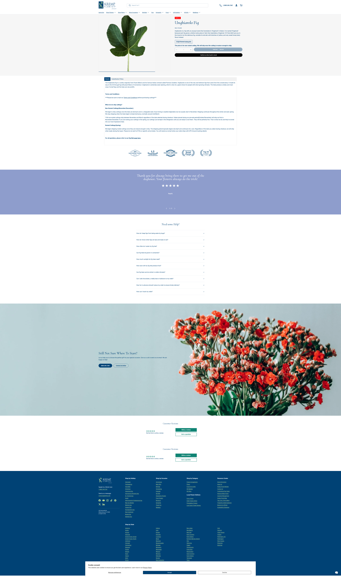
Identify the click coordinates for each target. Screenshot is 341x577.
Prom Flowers (159, 498)
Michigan (158, 545)
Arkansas (127, 534)
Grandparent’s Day (130, 509)
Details (107, 79)
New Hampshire (160, 560)
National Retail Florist (222, 493)
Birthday (158, 486)
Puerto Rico (190, 549)
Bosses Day (128, 514)
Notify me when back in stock (208, 55)
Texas (188, 560)
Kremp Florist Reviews (223, 486)
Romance (158, 500)
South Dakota (190, 556)
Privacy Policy (147, 567)
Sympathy (158, 502)
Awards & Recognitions (223, 496)
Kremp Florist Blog (222, 498)
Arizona (127, 532)
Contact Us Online (121, 365)
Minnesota (158, 547)
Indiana (158, 528)
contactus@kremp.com (104, 495)
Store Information (221, 482)
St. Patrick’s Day (129, 496)
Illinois (127, 560)
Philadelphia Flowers (192, 503)
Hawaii (127, 556)
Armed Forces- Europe (130, 536)
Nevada (158, 558)
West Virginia (220, 541)
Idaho (126, 558)
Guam (126, 553)
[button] (241, 5)
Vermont (219, 530)
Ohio (188, 541)
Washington (220, 538)
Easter (126, 498)
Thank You (158, 505)
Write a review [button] (186, 430)
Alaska (127, 530)
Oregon (188, 545)
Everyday (158, 491)
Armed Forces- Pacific (130, 538)
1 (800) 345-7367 (103, 489)
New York (189, 532)
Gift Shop (189, 491)
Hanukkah (127, 486)
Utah (218, 528)
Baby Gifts (158, 484)
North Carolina (190, 534)
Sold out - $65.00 (218, 49)
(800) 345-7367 (105, 365)
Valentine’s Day (129, 491)
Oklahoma (189, 543)
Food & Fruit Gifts (191, 486)
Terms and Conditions (130, 97)
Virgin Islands (220, 532)
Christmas (127, 489)
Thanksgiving (128, 484)
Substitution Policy (117, 79)
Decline (224, 572)
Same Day (101, 12)
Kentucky (158, 534)
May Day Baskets (129, 502)
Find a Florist (190, 498)
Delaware (127, 547)
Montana (158, 553)
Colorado (127, 543)
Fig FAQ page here (135, 138)
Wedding (158, 507)
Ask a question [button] (186, 434)
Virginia (219, 534)
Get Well (158, 493)
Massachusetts (160, 543)
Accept (169, 572)
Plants (188, 484)
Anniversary (159, 482)
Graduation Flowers (161, 496)
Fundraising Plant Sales (223, 491)
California (127, 541)
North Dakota (190, 536)
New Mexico (190, 530)
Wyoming (219, 545)
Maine (157, 538)
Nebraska (158, 556)
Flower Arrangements (192, 482)
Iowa (157, 530)
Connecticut (128, 545)
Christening (159, 489)
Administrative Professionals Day (133, 500)
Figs (152, 12)
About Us (219, 484)
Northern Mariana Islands (193, 538)
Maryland (158, 541)
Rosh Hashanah (129, 512)
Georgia (127, 551)
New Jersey (190, 528)
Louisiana (158, 536)
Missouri (158, 551)
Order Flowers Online (192, 500)
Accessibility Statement (223, 507)
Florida (127, 549)
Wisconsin (220, 543)
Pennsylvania (190, 547)
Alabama (127, 528)
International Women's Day (132, 493)
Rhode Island (190, 551)
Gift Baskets (190, 489)
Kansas (158, 532)
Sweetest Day (128, 516)
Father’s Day (128, 507)
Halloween (128, 482)
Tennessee (189, 558)
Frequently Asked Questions (224, 502)
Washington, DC (221, 536)
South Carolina (190, 553)
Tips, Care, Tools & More (223, 500)
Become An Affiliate (222, 505)
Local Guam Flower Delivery (194, 505)
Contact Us (220, 489)
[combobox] (167, 5)
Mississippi (159, 549)
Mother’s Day (128, 505)
